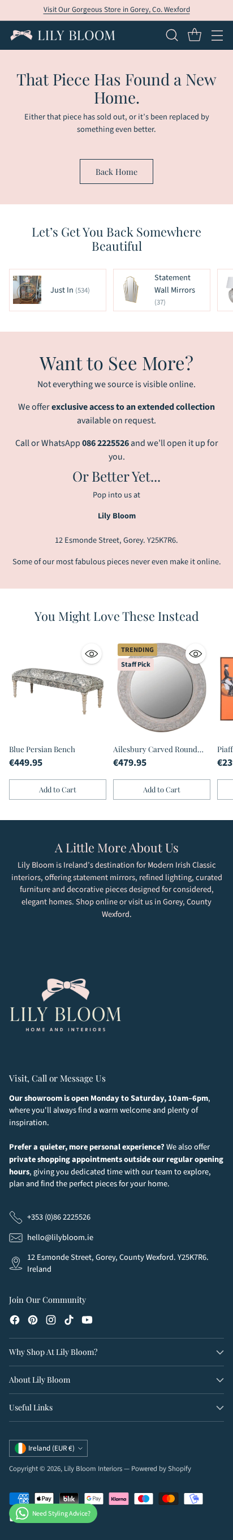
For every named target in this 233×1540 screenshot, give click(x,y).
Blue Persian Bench (42, 749)
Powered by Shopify (161, 1469)
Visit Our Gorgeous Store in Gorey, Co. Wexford (117, 10)
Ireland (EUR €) (51, 1448)
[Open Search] (171, 35)
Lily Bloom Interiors (93, 1469)
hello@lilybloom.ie (60, 1237)
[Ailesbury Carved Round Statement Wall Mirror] (161, 687)
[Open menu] (216, 35)
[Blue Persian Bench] (57, 687)
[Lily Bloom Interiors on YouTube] (87, 1322)
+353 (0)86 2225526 (58, 1217)
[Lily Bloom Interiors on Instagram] (51, 1322)
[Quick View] (91, 654)
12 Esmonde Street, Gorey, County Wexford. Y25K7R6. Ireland (118, 1263)
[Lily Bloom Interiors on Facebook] (14, 1322)
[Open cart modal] (194, 35)
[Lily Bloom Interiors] (62, 35)
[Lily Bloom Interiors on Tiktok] (69, 1322)
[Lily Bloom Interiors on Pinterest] (33, 1322)
